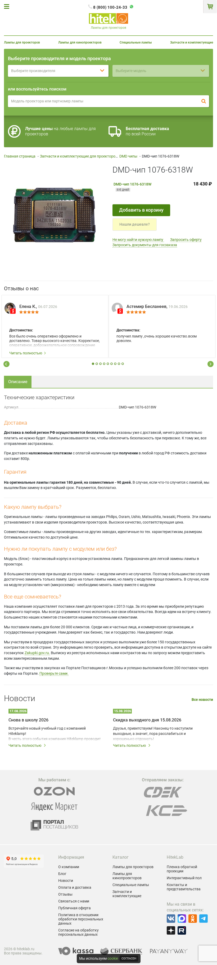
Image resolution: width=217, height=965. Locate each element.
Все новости (202, 700)
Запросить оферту (186, 239)
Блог (62, 874)
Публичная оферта (74, 908)
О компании (68, 867)
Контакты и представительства (184, 887)
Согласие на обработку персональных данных (78, 932)
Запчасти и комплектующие (191, 42)
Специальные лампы (136, 42)
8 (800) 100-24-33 (110, 7)
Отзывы (65, 894)
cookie (112, 958)
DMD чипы (128, 156)
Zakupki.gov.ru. (37, 653)
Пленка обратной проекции (182, 869)
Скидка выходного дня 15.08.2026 (147, 719)
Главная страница (19, 156)
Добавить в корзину (141, 210)
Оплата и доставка (74, 887)
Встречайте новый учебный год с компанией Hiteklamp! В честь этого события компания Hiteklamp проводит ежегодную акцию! (54, 733)
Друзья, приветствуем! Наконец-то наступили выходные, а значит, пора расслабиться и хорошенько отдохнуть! (153, 733)
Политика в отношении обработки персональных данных (80, 919)
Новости (65, 880)
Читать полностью (25, 353)
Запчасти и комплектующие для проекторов (78, 156)
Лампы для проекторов (22, 42)
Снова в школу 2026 (28, 719)
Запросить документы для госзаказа (144, 245)
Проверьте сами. (54, 673)
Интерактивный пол (184, 878)
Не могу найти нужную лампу (138, 239)
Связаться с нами (73, 901)
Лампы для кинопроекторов (80, 42)
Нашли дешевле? (134, 224)
